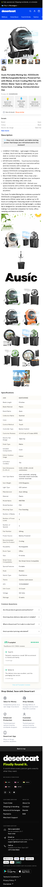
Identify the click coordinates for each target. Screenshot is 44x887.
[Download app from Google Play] (10, 871)
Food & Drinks (26, 17)
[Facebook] (14, 792)
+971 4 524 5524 (13, 850)
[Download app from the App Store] (24, 871)
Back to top (21, 749)
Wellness (4, 17)
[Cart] (39, 11)
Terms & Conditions (12, 877)
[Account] (35, 11)
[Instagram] (5, 792)
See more (5, 131)
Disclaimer (8, 884)
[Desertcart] (9, 11)
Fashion (36, 17)
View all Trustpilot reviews (21, 685)
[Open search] (30, 11)
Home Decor (14, 17)
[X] (9, 792)
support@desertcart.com (17, 842)
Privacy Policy (9, 880)
